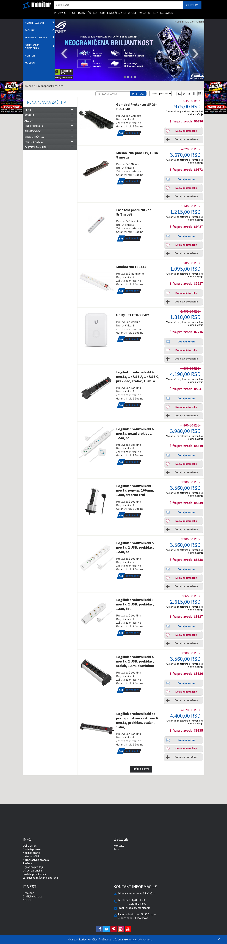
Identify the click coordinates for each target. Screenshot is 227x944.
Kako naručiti (31, 856)
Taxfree (27, 863)
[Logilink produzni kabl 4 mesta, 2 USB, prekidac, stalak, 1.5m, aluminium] (96, 672)
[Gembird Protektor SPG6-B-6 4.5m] (96, 119)
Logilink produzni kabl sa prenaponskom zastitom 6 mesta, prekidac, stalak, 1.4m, (137, 720)
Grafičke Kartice (32, 896)
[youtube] (128, 929)
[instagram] (121, 929)
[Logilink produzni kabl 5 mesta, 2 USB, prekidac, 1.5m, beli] (96, 558)
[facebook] (99, 929)
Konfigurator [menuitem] (163, 13)
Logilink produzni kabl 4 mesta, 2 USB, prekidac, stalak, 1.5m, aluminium (135, 661)
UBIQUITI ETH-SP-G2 (132, 315)
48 (189, 93)
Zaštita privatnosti (34, 874)
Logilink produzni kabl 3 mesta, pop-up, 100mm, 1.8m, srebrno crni (135, 490)
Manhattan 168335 (131, 266)
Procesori (28, 893)
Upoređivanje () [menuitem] (139, 13)
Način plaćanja (31, 852)
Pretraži (138, 93)
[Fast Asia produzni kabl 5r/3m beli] (96, 225)
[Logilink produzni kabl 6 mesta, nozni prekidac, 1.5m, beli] (96, 444)
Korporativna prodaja (36, 860)
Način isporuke (32, 849)
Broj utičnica (34, 136)
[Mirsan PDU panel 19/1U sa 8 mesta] (96, 168)
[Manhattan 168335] (96, 281)
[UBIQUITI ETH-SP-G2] (96, 330)
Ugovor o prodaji (33, 867)
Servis (117, 849)
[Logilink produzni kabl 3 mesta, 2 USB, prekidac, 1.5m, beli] (96, 614)
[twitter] (106, 929)
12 (179, 93)
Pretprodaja (33, 126)
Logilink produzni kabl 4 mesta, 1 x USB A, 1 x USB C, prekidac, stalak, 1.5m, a (137, 376)
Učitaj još (141, 769)
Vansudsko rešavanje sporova (40, 877)
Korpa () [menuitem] (99, 13)
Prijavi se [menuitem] (60, 13)
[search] (118, 5)
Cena (27, 110)
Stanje (29, 115)
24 (184, 93)
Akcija (28, 120)
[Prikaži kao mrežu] (195, 93)
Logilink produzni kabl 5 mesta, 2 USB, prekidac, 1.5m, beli (135, 547)
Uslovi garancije (32, 870)
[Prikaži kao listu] (200, 93)
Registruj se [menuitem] (77, 13)
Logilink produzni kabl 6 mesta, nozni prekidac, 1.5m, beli (135, 433)
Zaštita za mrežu (36, 147)
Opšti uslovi (30, 845)
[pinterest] (113, 929)
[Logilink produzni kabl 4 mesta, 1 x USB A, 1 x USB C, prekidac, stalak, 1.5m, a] (96, 387)
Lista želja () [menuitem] (116, 13)
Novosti (27, 900)
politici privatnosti (139, 939)
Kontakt (119, 845)
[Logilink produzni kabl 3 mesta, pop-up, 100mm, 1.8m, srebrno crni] (96, 501)
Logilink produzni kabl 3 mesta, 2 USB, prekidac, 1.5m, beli (135, 604)
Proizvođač (32, 131)
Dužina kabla (33, 142)
